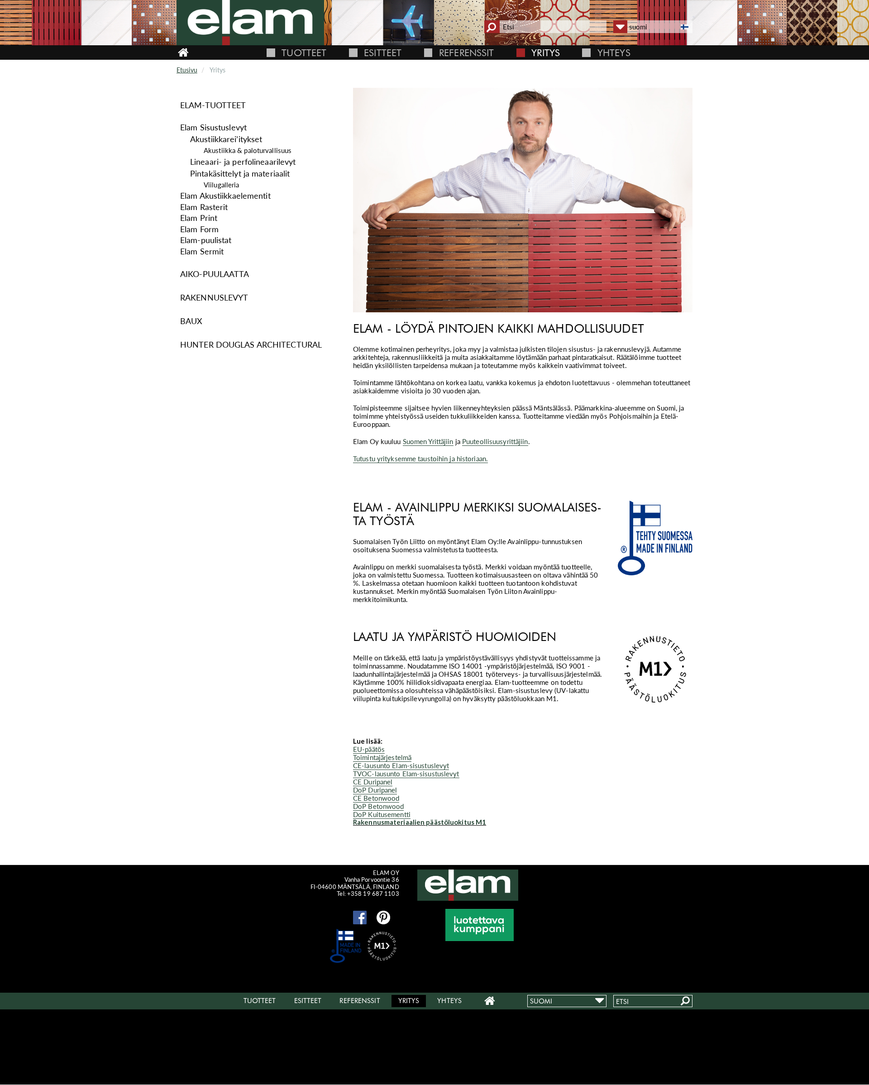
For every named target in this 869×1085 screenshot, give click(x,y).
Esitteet (382, 52)
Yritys (545, 52)
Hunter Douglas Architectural (251, 344)
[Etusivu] (263, 22)
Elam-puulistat (206, 240)
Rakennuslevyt (214, 297)
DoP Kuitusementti (382, 814)
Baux (191, 321)
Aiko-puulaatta (214, 274)
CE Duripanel (372, 782)
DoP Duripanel (375, 790)
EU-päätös (369, 749)
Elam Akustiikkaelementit (225, 196)
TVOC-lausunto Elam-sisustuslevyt (406, 774)
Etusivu (187, 70)
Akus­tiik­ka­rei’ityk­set (226, 139)
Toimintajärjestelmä (382, 757)
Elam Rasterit (204, 207)
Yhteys (613, 52)
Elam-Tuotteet (213, 105)
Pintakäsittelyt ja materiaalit (240, 173)
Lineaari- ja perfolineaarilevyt (243, 162)
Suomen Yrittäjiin (428, 441)
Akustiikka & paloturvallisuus (247, 150)
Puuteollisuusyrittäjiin (495, 441)
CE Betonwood (376, 798)
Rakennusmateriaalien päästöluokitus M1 (419, 822)
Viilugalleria (221, 185)
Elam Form (199, 229)
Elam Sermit (202, 251)
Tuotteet (304, 52)
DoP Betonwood (378, 806)
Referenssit (466, 52)
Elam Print (198, 218)
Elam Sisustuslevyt (213, 127)
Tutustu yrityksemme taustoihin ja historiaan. (420, 458)
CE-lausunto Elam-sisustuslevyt (401, 765)
